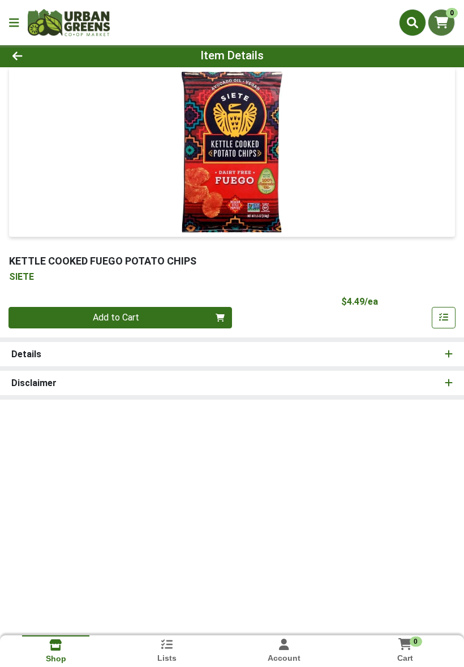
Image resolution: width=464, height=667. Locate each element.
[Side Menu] (14, 22)
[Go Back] (65, 55)
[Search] (412, 22)
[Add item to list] (444, 317)
